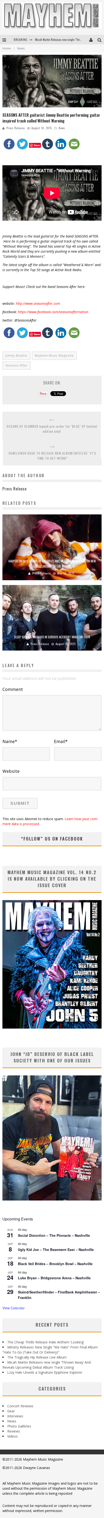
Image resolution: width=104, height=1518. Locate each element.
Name (9, 741)
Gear (11, 1411)
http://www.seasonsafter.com (38, 303)
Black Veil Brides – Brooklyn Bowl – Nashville (55, 1263)
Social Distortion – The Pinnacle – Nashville (54, 1235)
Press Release (16, 128)
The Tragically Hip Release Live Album (37, 1357)
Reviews (13, 1431)
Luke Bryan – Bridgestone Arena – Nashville (54, 1277)
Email (61, 741)
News (62, 128)
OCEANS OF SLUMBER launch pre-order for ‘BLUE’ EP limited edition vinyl (52, 429)
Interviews (15, 1416)
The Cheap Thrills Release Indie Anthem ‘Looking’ (45, 1342)
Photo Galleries (19, 1426)
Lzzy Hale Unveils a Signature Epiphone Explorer (44, 1372)
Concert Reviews (20, 1406)
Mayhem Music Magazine (54, 356)
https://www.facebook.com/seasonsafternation (53, 312)
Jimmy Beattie (16, 356)
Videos (12, 1436)
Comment (12, 689)
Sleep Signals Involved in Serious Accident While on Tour (52, 636)
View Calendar (13, 1307)
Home (6, 48)
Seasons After (17, 365)
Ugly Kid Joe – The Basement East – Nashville (56, 1249)
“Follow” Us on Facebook (52, 838)
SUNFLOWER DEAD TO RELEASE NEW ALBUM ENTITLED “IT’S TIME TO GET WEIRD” (52, 456)
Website (11, 771)
